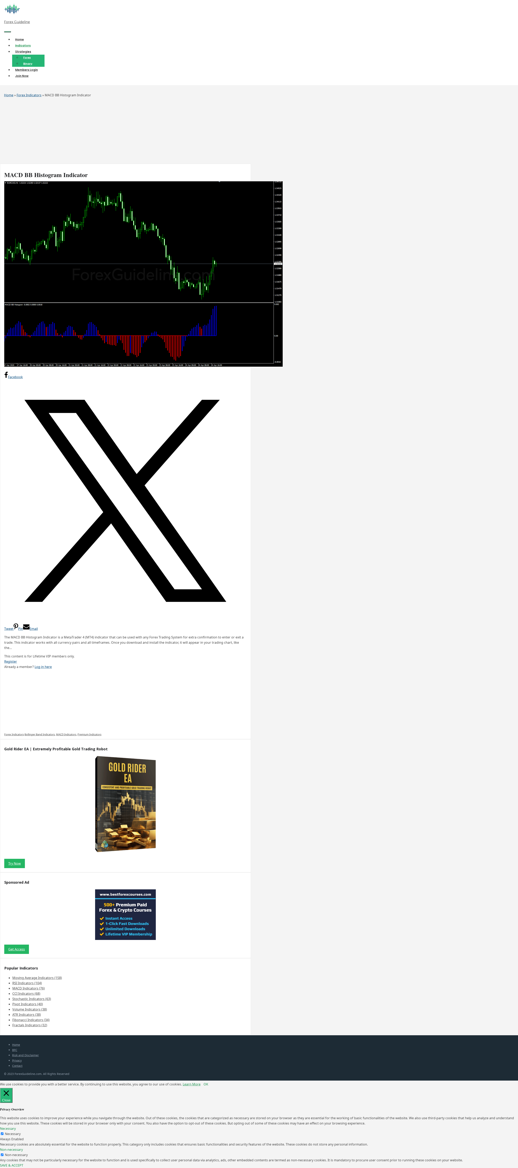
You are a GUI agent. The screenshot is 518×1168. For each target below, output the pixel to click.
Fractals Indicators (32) (29, 1025)
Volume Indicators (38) (29, 1009)
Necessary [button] (8, 1128)
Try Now (14, 863)
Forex (27, 57)
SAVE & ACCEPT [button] (11, 1165)
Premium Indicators (89, 734)
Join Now (22, 76)
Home (19, 39)
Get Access (16, 949)
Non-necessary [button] (11, 1149)
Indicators (23, 46)
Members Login (26, 70)
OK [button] (206, 1084)
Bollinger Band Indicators (39, 734)
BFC (14, 1050)
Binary (27, 64)
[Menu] (7, 31)
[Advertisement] (121, 133)
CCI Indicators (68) (26, 993)
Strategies (23, 52)
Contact (17, 1066)
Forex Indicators (29, 95)
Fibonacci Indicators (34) (31, 1020)
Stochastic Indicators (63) (31, 999)
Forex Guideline (17, 22)
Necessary (13, 1134)
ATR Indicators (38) (26, 1014)
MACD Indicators (66, 734)
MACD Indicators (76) (28, 988)
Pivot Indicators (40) (27, 1004)
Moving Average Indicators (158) (37, 978)
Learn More (192, 1084)
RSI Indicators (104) (27, 983)
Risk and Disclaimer (25, 1055)
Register (10, 661)
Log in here (43, 667)
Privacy (17, 1060)
